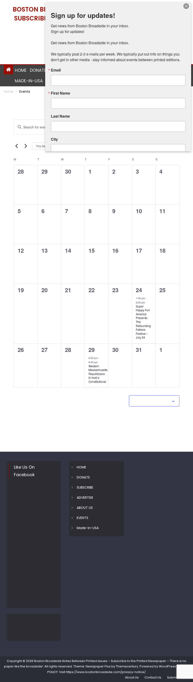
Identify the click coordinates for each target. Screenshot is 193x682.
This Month (43, 146)
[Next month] (25, 146)
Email (56, 70)
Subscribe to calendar (151, 401)
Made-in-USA (29, 81)
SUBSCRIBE (85, 487)
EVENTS (82, 517)
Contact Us (153, 677)
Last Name (60, 116)
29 (91, 350)
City (54, 139)
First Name (60, 93)
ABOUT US (85, 507)
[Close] (186, 6)
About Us (132, 677)
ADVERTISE (85, 497)
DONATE (38, 70)
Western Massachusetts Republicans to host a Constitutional (98, 373)
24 (139, 290)
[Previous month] (16, 146)
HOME (21, 70)
